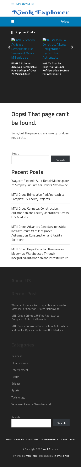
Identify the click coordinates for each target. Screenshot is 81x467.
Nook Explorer (50, 449)
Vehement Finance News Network (31, 404)
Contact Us (32, 439)
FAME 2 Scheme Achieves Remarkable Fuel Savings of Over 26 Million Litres (24, 68)
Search (16, 153)
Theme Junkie (61, 456)
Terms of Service (49, 439)
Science (16, 383)
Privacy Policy (68, 439)
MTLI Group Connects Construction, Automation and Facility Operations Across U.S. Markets (40, 213)
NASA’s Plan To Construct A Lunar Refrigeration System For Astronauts (56, 68)
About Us (19, 439)
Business (16, 356)
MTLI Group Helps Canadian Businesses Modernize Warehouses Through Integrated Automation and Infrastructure (39, 253)
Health (15, 377)
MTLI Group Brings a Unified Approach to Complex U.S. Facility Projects (38, 196)
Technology (18, 397)
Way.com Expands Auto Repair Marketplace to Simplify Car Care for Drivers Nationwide (40, 182)
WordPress (31, 456)
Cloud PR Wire (19, 363)
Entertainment (19, 370)
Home (9, 439)
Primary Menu (24, 4)
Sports (15, 390)
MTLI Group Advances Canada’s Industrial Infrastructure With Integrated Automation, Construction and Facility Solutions (38, 233)
